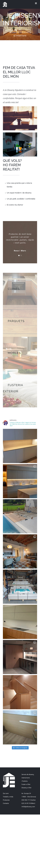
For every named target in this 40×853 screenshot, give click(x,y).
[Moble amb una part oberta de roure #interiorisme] (20, 446)
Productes (6, 800)
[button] (19, 255)
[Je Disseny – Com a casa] (20, 107)
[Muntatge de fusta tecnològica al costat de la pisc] (20, 516)
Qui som (6, 793)
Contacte (6, 803)
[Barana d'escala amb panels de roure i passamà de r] (20, 692)
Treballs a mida (8, 797)
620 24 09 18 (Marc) (28, 803)
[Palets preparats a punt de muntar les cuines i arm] (20, 587)
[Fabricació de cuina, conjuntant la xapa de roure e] (20, 622)
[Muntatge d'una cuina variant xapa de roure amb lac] (20, 481)
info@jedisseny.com (28, 807)
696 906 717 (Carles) (28, 800)
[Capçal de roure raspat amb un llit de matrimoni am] (20, 727)
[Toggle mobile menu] (36, 3)
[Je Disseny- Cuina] (20, 133)
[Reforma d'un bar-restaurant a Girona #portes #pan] (20, 657)
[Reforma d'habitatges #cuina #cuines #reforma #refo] (20, 551)
